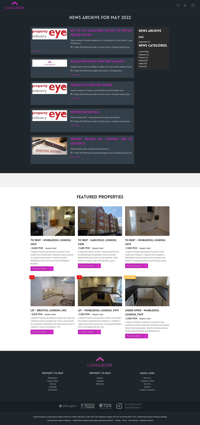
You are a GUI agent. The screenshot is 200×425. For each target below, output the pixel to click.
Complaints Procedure (146, 420)
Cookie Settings (133, 420)
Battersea (100, 384)
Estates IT (111, 420)
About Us (147, 378)
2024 (141, 37)
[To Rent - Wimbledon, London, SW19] (53, 221)
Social (143, 66)
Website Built (77, 420)
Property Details (39, 268)
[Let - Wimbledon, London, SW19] (100, 291)
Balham (100, 378)
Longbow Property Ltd (64, 420)
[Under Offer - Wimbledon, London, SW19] (147, 291)
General (143, 60)
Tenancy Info (50, 248)
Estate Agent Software (97, 420)
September (144, 42)
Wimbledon (52, 378)
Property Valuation (147, 389)
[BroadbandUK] (129, 408)
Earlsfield (52, 387)
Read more (36, 51)
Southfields (52, 389)
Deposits (144, 54)
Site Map (118, 420)
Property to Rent (147, 381)
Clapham (100, 381)
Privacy (124, 420)
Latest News (144, 51)
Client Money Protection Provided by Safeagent (152, 417)
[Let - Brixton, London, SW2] (53, 291)
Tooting (53, 384)
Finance (143, 57)
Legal (143, 63)
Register (147, 387)
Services (147, 384)
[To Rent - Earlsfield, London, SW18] (100, 221)
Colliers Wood (52, 381)
